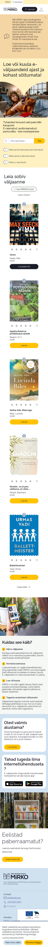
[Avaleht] (11, 9)
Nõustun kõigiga (33, 942)
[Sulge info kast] (45, 17)
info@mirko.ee (14, 898)
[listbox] (24, 190)
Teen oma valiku (12, 942)
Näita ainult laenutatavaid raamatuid (26, 150)
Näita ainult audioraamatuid (22, 156)
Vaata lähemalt (12, 859)
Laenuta (24, 345)
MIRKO (8, 2)
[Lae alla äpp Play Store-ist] (34, 783)
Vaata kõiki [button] (22, 587)
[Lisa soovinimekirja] (37, 249)
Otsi (39, 141)
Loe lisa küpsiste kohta (13, 938)
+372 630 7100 (14, 902)
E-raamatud (17, 2)
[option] (24, 189)
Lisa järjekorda (24, 267)
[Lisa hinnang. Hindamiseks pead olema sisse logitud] (21, 249)
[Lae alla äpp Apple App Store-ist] (14, 783)
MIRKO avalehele (12, 921)
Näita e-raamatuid (17, 162)
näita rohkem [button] (24, 195)
